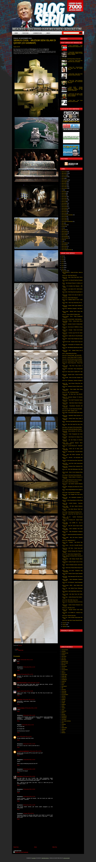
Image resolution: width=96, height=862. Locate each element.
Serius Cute (64, 185)
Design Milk (64, 676)
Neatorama (64, 711)
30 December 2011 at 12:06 (27, 691)
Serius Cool (20, 650)
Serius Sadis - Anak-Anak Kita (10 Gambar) (71, 492)
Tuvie (63, 726)
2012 (62, 267)
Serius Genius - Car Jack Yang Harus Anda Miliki (72, 408)
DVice (63, 684)
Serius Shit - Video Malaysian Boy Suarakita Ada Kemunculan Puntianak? (75, 81)
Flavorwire (64, 689)
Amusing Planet (65, 649)
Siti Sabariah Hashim (22, 682)
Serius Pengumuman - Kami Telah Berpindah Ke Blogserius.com (75, 46)
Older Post (54, 847)
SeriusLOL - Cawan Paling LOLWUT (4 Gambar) (72, 357)
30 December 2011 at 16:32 (29, 759)
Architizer (63, 654)
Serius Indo (64, 191)
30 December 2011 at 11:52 (29, 667)
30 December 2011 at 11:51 (27, 659)
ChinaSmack (64, 666)
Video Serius (64, 173)
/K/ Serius (63, 226)
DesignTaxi (64, 681)
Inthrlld (63, 706)
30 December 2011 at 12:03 (33, 682)
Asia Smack (64, 656)
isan (18, 736)
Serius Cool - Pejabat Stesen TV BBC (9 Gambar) (72, 361)
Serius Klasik (64, 188)
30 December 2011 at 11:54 (27, 674)
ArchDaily (63, 651)
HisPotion (63, 696)
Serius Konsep (65, 180)
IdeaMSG (63, 699)
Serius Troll (64, 234)
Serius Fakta (64, 181)
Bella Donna (20, 776)
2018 (62, 256)
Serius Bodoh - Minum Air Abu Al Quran (70, 481)
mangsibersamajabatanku (23, 751)
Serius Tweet (64, 219)
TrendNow (64, 724)
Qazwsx (19, 674)
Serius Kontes (64, 246)
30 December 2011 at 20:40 (29, 776)
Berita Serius (64, 204)
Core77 (63, 671)
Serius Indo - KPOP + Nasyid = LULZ (69, 410)
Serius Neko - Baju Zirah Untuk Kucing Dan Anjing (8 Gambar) (75, 74)
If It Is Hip (63, 701)
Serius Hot (64, 194)
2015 (62, 261)
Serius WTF (64, 183)
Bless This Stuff (65, 663)
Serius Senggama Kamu (66, 249)
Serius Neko (64, 198)
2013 (62, 265)
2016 (62, 259)
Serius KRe (64, 244)
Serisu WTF (64, 229)
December (64, 270)
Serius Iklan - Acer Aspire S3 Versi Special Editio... (72, 427)
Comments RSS (37, 33)
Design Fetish (64, 674)
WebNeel (63, 732)
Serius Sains (64, 248)
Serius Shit (64, 193)
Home (16, 33)
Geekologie (64, 692)
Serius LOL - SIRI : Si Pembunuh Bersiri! (70, 392)
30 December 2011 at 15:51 (35, 751)
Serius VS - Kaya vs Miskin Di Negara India (71, 314)
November (64, 622)
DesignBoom (64, 679)
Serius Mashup (65, 208)
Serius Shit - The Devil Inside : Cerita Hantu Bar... (72, 319)
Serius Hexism (64, 231)
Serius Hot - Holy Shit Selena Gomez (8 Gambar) (72, 359)
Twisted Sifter (64, 727)
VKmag (63, 731)
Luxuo (63, 709)
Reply (18, 663)
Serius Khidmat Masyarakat (67, 221)
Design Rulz (64, 677)
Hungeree (64, 697)
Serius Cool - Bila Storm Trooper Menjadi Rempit (72, 620)
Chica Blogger (66, 858)
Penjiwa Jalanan (21, 708)
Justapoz (63, 707)
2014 (62, 263)
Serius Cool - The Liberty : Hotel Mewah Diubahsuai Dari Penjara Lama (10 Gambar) (75, 94)
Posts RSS (25, 33)
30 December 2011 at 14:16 (29, 715)
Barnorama (64, 659)
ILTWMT (63, 702)
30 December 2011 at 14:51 (28, 724)
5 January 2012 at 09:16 (28, 813)
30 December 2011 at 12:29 (28, 699)
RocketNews (64, 716)
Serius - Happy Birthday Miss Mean (69, 353)
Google (63, 239)
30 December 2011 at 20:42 (29, 789)
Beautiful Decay (65, 661)
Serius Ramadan (65, 238)
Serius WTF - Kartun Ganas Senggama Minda (71, 554)
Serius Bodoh (64, 203)
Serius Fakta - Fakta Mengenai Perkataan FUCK (72, 512)
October (64, 624)
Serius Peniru (64, 211)
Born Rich (64, 664)
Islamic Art (20, 645)
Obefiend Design (45, 858)
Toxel (63, 722)
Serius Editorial (65, 243)
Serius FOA (64, 216)
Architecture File (65, 653)
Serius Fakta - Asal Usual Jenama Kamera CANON (75, 101)
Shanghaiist (64, 717)
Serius (63, 178)
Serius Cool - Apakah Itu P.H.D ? (68, 540)
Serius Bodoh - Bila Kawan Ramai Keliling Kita (71, 475)
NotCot (63, 712)
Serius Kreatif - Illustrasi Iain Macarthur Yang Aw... (72, 429)
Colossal (63, 668)
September (64, 626)
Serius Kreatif (64, 176)
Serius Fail (64, 201)
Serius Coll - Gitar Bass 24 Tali (68, 607)
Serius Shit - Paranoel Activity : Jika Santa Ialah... (72, 355)
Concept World (65, 669)
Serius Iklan (64, 209)
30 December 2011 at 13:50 (31, 708)
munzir (18, 659)
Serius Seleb (64, 196)
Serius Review (64, 233)
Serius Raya (64, 218)
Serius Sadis (64, 186)
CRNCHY (63, 673)
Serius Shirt (64, 213)
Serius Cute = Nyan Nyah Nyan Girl (69, 275)
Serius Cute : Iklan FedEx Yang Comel (70, 600)
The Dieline (64, 719)
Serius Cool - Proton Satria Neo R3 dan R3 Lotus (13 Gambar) (75, 61)
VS (62, 190)
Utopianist (64, 729)
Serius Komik (64, 206)
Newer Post (16, 847)
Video (63, 223)
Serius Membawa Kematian (67, 214)
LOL (62, 228)
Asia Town (64, 658)
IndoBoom (64, 704)
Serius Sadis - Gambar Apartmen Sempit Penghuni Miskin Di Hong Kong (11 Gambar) (75, 53)
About (48, 33)
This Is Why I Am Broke (66, 721)
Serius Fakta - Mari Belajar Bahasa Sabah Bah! (71, 58)
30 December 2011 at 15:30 (29, 743)
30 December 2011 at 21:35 (29, 796)
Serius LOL (64, 175)
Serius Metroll (64, 224)
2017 (62, 257)
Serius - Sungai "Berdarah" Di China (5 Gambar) (72, 480)
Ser (62, 241)
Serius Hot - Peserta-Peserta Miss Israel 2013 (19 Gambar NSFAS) (75, 68)
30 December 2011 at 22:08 (29, 805)
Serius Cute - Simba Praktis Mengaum (70, 297)
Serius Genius (64, 199)
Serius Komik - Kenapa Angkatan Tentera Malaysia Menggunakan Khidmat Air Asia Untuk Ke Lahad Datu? (75, 89)
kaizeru (18, 691)
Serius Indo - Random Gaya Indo (69, 615)
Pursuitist (63, 714)
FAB (62, 687)
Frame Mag (64, 691)
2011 (62, 269)
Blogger (34, 858)
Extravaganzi (64, 686)
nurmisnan (19, 699)
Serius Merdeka (65, 236)
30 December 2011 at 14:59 (25, 736)
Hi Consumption (65, 694)
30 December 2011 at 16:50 (29, 769)
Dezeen (63, 682)
